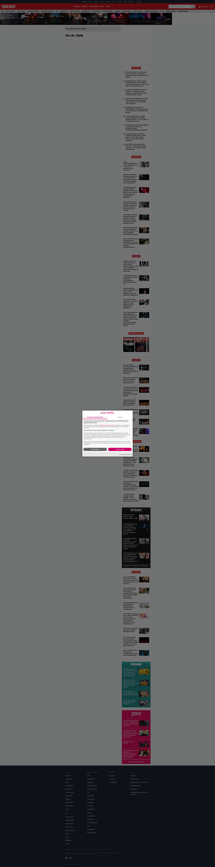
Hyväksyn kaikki (119, 449)
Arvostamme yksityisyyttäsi (95, 417)
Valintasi (120, 417)
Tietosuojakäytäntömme (125, 454)
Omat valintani (95, 449)
